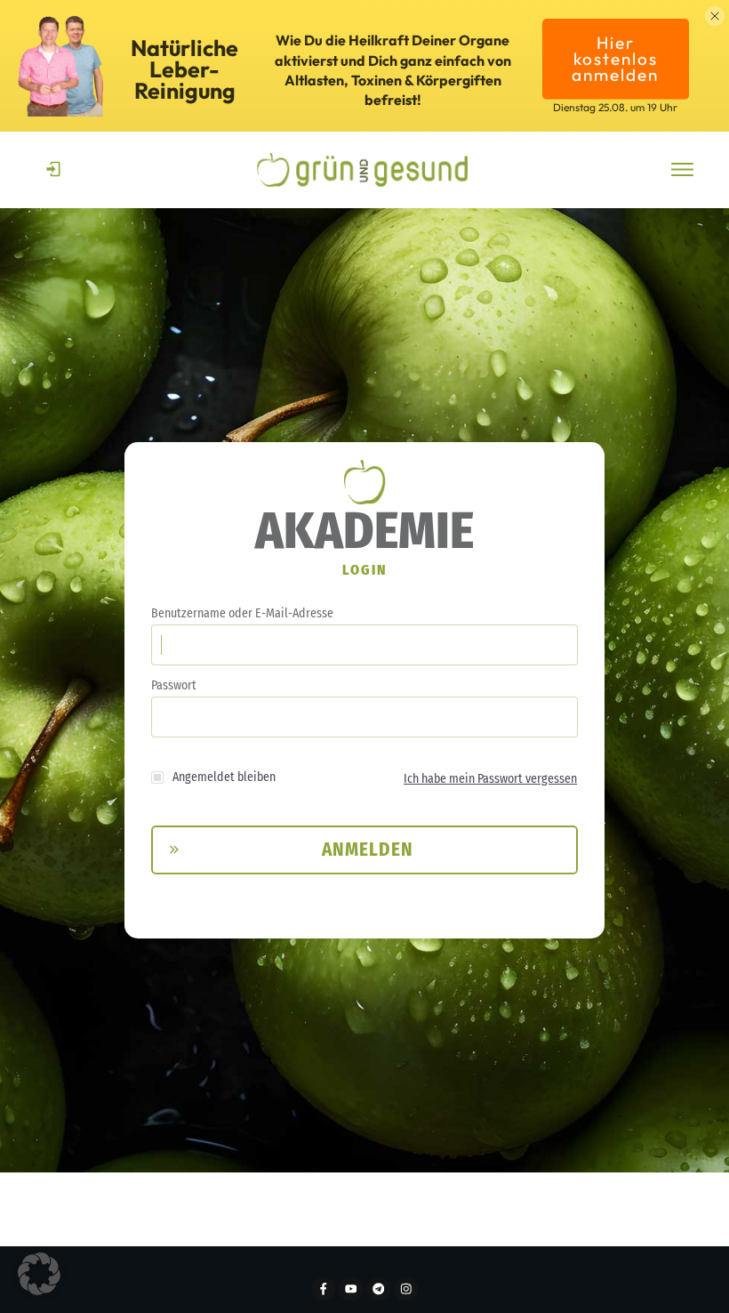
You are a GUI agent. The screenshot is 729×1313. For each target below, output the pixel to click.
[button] (39, 1274)
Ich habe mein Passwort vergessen (490, 778)
